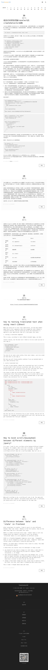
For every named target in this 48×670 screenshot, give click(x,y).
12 (45, 7)
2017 (4, 7)
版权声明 (24, 604)
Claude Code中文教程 (24, 633)
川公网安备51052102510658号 (25, 594)
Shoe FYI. (24, 639)
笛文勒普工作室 (24, 645)
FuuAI (24, 636)
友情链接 (24, 617)
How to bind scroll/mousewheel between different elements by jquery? (20, 440)
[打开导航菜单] (42, 2)
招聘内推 (24, 623)
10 (38, 7)
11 (41, 7)
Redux (11, 161)
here (34, 337)
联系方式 (24, 620)
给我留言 (24, 614)
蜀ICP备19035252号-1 (24, 592)
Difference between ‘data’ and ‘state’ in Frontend (20, 522)
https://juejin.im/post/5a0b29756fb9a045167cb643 (24, 304)
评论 (42, 165)
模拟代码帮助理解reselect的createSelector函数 (16, 21)
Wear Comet (24, 642)
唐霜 (6, 3)
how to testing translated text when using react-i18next (23, 323)
